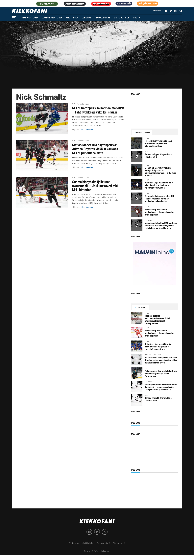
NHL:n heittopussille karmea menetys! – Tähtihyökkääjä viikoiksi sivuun (98, 110)
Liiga (75, 17)
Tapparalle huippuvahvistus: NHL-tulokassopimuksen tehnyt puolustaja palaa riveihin (160, 199)
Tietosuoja (74, 543)
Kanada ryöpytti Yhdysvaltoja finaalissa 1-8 (158, 155)
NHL (68, 17)
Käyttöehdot (88, 543)
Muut (136, 17)
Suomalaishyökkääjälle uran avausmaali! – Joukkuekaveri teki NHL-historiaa (95, 186)
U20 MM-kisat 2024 (52, 17)
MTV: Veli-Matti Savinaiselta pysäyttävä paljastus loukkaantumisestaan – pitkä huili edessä (160, 172)
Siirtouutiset (121, 17)
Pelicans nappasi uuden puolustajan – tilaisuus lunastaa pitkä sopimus (159, 212)
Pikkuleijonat (102, 17)
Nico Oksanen (87, 129)
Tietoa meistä (103, 543)
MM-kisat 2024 (30, 17)
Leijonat (86, 17)
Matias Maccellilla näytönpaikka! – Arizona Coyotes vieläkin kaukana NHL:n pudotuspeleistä (95, 149)
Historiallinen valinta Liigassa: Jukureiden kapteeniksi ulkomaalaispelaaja (158, 143)
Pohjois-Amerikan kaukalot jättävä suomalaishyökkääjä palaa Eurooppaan (161, 374)
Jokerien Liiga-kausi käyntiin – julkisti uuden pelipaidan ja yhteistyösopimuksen (159, 185)
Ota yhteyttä (119, 543)
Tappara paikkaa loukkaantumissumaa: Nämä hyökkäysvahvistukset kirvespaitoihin (157, 320)
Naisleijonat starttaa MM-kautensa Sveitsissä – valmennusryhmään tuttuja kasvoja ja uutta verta (161, 226)
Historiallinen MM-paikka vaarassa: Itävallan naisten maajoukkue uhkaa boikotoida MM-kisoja (161, 360)
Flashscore (157, 11)
